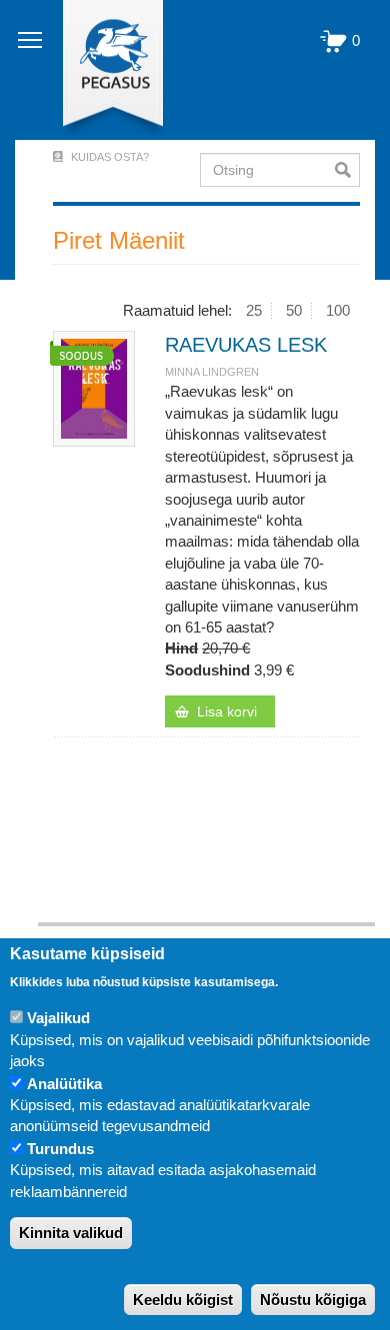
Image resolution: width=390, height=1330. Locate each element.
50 (294, 310)
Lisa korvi (227, 711)
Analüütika (64, 1083)
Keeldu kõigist (183, 1299)
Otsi (347, 170)
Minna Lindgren (212, 372)
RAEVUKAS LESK (246, 345)
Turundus (60, 1148)
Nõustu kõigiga (313, 1299)
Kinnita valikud (71, 1232)
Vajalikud (58, 1017)
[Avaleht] (101, 70)
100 (338, 310)
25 (254, 310)
